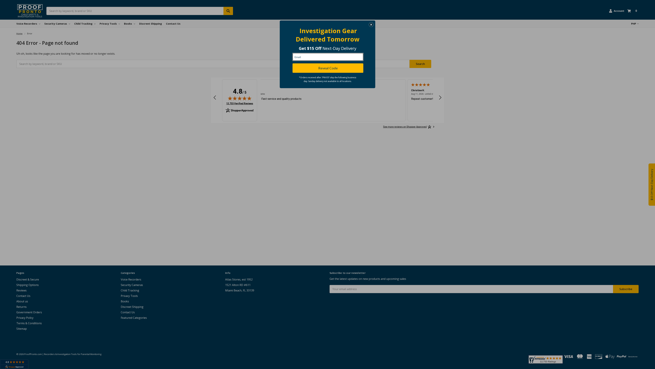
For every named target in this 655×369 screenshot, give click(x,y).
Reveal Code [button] (328, 68)
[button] (371, 25)
